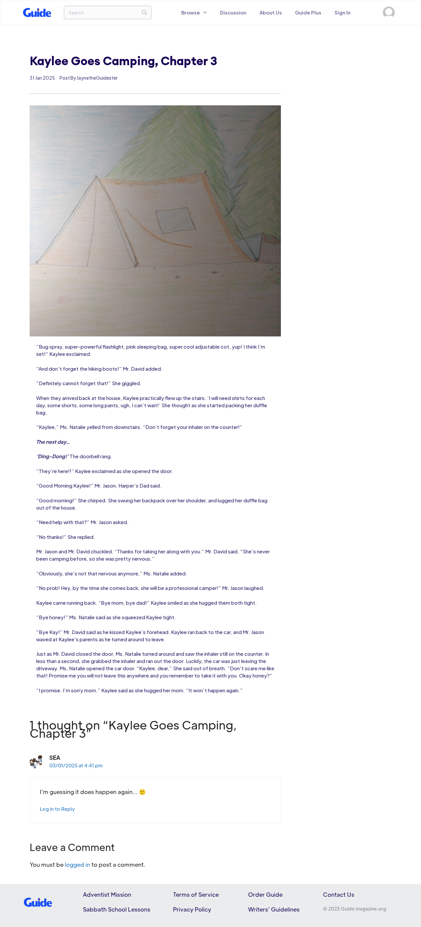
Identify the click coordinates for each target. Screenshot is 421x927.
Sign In (342, 12)
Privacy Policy (192, 909)
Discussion (233, 12)
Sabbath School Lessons (116, 909)
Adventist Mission (107, 894)
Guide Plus (308, 12)
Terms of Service (196, 894)
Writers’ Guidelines (274, 909)
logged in (77, 864)
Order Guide (265, 894)
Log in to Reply (57, 809)
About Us (271, 12)
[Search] (144, 12)
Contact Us (338, 894)
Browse (190, 12)
